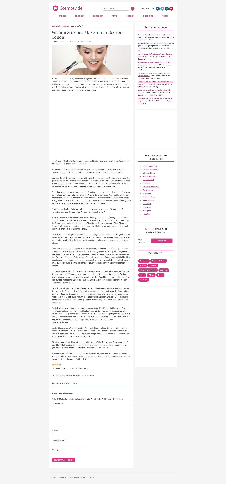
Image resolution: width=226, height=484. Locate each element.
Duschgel (146, 183)
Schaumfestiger (149, 197)
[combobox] (143, 242)
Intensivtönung (148, 200)
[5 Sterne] (60, 365)
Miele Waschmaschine (151, 187)
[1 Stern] (53, 365)
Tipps (114, 16)
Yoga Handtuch (148, 180)
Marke (140, 239)
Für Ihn (143, 265)
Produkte (148, 16)
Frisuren (79, 16)
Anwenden (162, 240)
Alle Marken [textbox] (143, 243)
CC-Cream (147, 204)
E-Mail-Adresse (59, 440)
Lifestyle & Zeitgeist (148, 270)
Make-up (66, 26)
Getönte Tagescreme (151, 169)
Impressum (53, 477)
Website (55, 450)
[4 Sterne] (58, 365)
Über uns (91, 477)
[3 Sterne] (56, 365)
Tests (165, 16)
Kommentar (57, 404)
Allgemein (144, 261)
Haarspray (147, 211)
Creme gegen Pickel (150, 166)
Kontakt (83, 477)
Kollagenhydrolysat (150, 176)
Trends (62, 16)
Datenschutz (63, 477)
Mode (142, 275)
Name (55, 431)
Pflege (151, 275)
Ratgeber (98, 16)
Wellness (143, 280)
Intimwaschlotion (149, 173)
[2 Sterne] (55, 365)
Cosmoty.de (56, 26)
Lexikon (130, 16)
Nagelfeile (146, 214)
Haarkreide (147, 207)
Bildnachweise (74, 477)
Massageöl (147, 193)
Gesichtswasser (149, 190)
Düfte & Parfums (158, 261)
